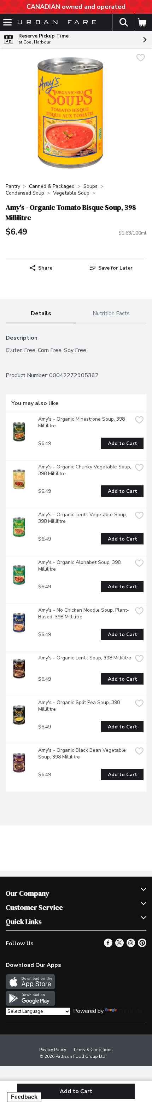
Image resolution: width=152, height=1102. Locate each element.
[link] (111, 267)
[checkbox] (140, 58)
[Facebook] (108, 945)
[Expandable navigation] (7, 22)
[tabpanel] (76, 560)
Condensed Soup (25, 193)
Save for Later (115, 268)
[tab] (41, 314)
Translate (130, 1011)
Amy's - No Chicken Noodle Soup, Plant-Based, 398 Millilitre (83, 613)
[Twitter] (119, 945)
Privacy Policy (52, 1049)
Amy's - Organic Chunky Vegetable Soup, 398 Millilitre (85, 470)
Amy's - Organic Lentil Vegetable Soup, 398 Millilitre (83, 518)
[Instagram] (131, 945)
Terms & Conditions (93, 1049)
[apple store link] (30, 987)
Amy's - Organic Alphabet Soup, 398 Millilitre (80, 565)
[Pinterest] (142, 945)
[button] (123, 22)
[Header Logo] (55, 22)
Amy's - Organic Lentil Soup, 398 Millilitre (84, 657)
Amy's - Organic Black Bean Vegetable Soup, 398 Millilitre (82, 753)
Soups (90, 186)
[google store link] (30, 1004)
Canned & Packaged (52, 186)
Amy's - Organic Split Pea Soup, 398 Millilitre (79, 705)
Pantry (13, 186)
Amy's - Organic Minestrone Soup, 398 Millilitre (82, 422)
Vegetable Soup (71, 193)
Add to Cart (122, 443)
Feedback (24, 1097)
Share (45, 268)
